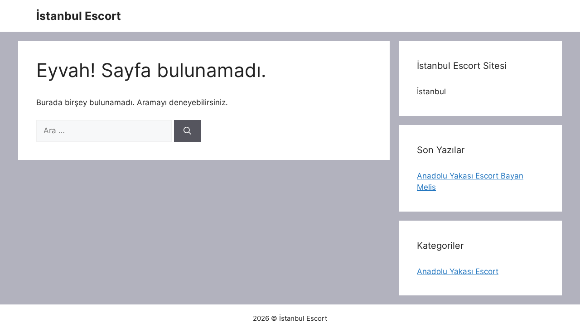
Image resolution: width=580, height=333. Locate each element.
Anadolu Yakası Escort (457, 271)
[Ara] (187, 131)
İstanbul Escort (78, 16)
